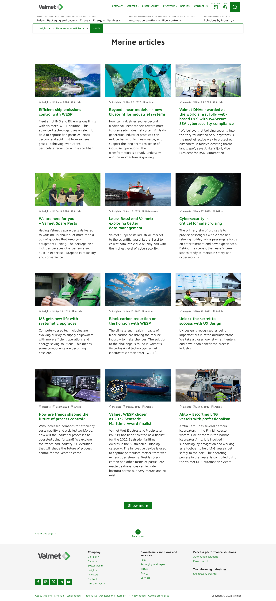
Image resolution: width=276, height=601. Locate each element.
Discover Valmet (97, 583)
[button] (44, 28)
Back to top (138, 536)
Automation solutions (205, 556)
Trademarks (90, 595)
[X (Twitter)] (53, 582)
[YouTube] (69, 582)
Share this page (44, 533)
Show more (138, 505)
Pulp (143, 559)
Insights (92, 570)
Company (93, 556)
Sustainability (95, 565)
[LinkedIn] (61, 582)
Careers (92, 561)
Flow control (200, 561)
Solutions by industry (205, 573)
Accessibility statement (112, 595)
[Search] (235, 7)
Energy (145, 573)
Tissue (144, 568)
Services (145, 577)
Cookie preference (158, 595)
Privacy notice (137, 595)
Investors (93, 574)
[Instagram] (46, 582)
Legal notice (73, 595)
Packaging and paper (153, 564)
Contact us (94, 579)
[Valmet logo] (50, 7)
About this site (43, 595)
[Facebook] (38, 582)
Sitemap (59, 595)
